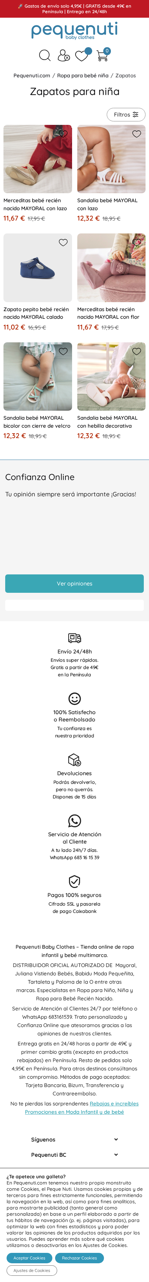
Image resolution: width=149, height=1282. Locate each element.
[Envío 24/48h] (74, 638)
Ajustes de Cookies (32, 1270)
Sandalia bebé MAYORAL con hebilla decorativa (107, 421)
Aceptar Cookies (29, 1257)
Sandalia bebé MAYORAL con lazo (107, 204)
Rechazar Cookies (79, 1257)
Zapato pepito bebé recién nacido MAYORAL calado (36, 313)
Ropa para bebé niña (82, 75)
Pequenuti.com (32, 75)
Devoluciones (74, 773)
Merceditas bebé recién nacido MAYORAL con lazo (35, 204)
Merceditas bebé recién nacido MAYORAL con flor (108, 313)
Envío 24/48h (75, 651)
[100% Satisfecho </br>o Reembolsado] (74, 698)
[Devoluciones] (74, 759)
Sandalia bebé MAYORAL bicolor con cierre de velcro (36, 421)
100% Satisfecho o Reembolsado (74, 716)
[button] (62, 133)
